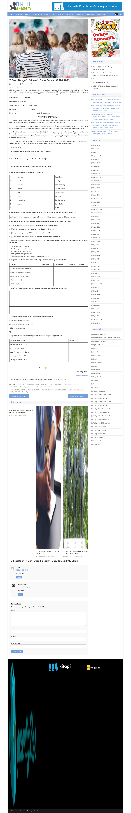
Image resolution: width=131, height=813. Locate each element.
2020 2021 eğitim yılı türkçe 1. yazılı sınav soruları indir (31, 384)
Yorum (13, 611)
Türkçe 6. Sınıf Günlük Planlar (102, 401)
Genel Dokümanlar (99, 352)
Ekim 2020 (96, 241)
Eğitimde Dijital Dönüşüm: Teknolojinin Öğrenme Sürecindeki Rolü (21, 411)
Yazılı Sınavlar (97, 441)
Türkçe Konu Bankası (99, 430)
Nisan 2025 (96, 163)
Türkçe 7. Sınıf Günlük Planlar (102, 409)
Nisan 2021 (96, 220)
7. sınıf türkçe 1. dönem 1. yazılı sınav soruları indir (24, 387)
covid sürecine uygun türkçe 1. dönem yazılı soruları (25, 389)
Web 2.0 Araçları (98, 437)
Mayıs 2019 (96, 287)
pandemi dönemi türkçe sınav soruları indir (54, 389)
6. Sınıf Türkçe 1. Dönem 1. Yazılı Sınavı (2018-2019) (48, 552)
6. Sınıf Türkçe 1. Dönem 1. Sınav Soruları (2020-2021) (20, 396)
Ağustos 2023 (97, 177)
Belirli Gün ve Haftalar (99, 334)
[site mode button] (116, 14)
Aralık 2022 (96, 195)
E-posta (14, 636)
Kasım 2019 (97, 273)
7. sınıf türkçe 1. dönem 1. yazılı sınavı (51, 387)
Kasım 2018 (97, 309)
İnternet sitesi (15, 643)
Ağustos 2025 (97, 156)
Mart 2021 (96, 223)
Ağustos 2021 (97, 209)
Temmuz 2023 (97, 181)
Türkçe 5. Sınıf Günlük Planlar (102, 394)
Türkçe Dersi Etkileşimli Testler (102, 423)
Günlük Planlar (56, 14)
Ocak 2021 (96, 230)
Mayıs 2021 (96, 216)
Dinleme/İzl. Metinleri (99, 341)
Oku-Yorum (80, 14)
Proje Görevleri (97, 377)
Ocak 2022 (96, 206)
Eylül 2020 (96, 245)
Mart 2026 (96, 145)
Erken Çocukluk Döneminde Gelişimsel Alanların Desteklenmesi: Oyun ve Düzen (105, 74)
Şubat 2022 (96, 202)
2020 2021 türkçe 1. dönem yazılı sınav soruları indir (63, 384)
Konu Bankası (97, 362)
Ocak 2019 (96, 302)
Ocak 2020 (96, 266)
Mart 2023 (96, 188)
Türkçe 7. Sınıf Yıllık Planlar (101, 412)
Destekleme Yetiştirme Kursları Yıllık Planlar (106, 337)
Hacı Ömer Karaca (115, 102)
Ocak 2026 (96, 152)
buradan (55, 379)
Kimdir (95, 359)
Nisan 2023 (96, 184)
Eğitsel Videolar (98, 345)
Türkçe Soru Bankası (99, 434)
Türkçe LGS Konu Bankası (40, 14)
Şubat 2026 (96, 149)
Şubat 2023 (96, 191)
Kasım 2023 (97, 173)
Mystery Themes (36, 811)
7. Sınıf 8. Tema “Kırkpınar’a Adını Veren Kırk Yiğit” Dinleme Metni (75, 552)
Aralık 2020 (96, 234)
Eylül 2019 (96, 280)
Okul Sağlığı (90, 14)
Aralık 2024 (96, 166)
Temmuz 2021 (97, 213)
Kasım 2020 (97, 237)
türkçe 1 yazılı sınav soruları (76, 389)
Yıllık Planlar (69, 14)
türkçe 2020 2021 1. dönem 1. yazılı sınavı (22, 392)
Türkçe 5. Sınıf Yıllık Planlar (101, 398)
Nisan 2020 (96, 255)
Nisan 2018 (96, 323)
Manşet (95, 366)
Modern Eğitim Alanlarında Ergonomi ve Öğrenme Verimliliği (105, 68)
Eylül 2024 (96, 170)
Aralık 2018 (96, 305)
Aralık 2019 (96, 269)
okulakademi (25, 84)
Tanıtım (95, 387)
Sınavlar (95, 380)
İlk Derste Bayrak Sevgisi (100, 82)
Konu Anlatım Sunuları (21, 14)
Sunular (95, 384)
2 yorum (34, 84)
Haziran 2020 (97, 248)
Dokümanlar (101, 14)
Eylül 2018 (96, 316)
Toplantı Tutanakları (99, 391)
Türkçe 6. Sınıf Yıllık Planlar (101, 405)
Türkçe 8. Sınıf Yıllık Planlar (101, 419)
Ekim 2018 (96, 312)
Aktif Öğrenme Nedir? (100, 131)
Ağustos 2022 (97, 198)
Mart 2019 (96, 294)
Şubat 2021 (96, 227)
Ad (12, 629)
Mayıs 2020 (96, 252)
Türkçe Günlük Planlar (99, 426)
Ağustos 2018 (97, 319)
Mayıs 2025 (96, 159)
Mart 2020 (96, 259)
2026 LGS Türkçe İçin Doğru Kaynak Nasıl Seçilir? (105, 87)
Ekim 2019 (96, 277)
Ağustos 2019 (97, 284)
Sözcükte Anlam (98, 79)
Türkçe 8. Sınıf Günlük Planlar (102, 416)
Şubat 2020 (96, 262)
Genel (95, 348)
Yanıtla (19, 577)
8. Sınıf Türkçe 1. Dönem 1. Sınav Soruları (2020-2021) (79, 396)
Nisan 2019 (96, 291)
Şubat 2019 (96, 298)
